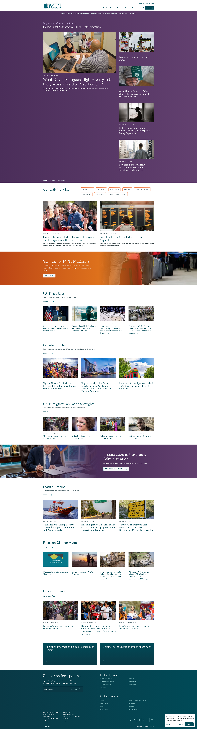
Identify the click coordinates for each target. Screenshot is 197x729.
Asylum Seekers (87, 189)
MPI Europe (132, 703)
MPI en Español (133, 709)
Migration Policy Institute (146, 3)
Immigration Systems (67, 13)
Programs (131, 706)
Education (114, 13)
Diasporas (127, 189)
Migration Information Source (137, 700)
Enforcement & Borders (82, 13)
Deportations (114, 189)
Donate (148, 8)
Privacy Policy (46, 726)
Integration (106, 13)
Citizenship (101, 189)
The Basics (120, 8)
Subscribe (74, 689)
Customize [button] (168, 724)
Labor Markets (123, 13)
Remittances (86, 194)
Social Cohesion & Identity (118, 194)
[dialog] (180, 720)
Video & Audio (104, 709)
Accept (189, 724)
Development (133, 13)
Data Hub (106, 8)
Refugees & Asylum (96, 13)
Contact (52, 180)
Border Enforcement (142, 189)
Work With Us (104, 703)
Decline (181, 724)
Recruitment (100, 194)
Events (134, 8)
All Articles (61, 180)
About (45, 180)
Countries (128, 8)
